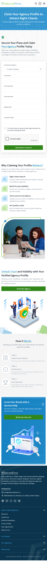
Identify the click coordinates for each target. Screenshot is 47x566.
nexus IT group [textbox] (13, 69)
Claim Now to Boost (23, 147)
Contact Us (5, 517)
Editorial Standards (8, 520)
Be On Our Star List (23, 417)
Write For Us (5, 530)
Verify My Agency (23, 289)
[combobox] (23, 69)
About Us (4, 514)
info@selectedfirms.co (12, 492)
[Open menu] (43, 3)
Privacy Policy (6, 524)
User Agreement (7, 527)
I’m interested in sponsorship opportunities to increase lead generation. (23, 129)
